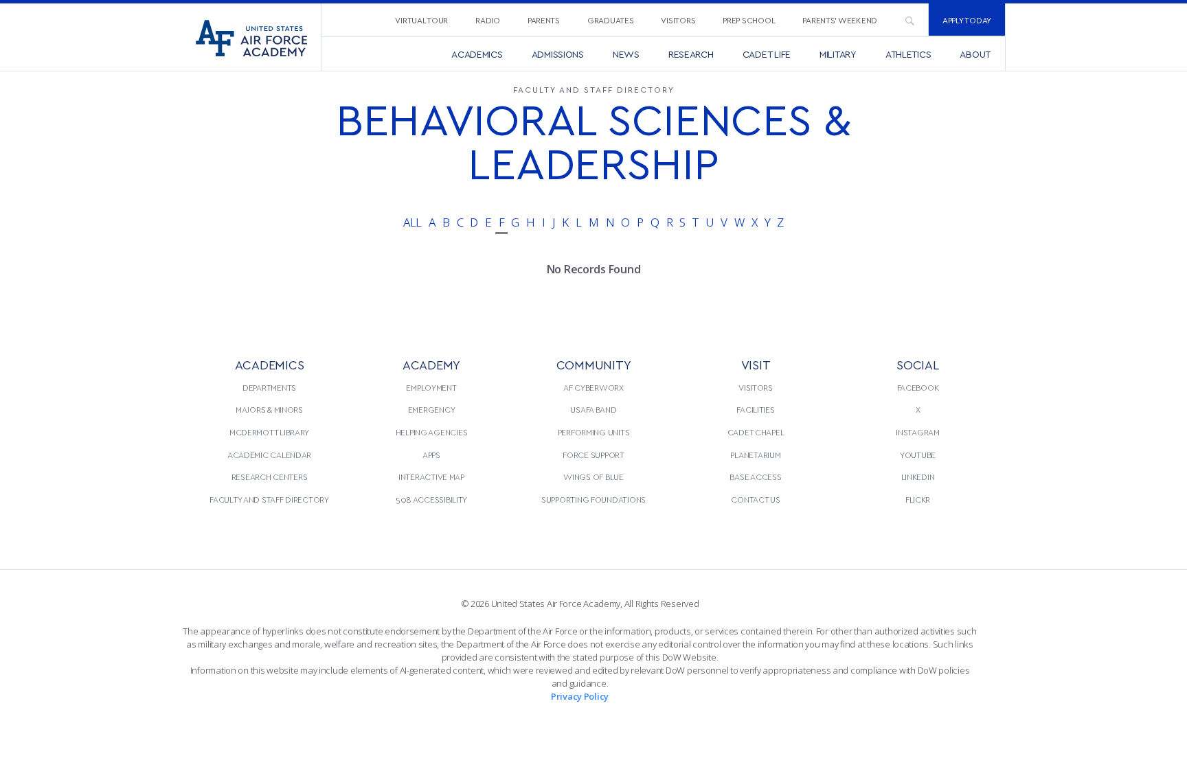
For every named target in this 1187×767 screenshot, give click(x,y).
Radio (487, 20)
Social (917, 364)
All (412, 222)
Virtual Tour (421, 20)
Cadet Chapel (755, 432)
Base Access (755, 476)
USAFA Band (593, 409)
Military (838, 54)
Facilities (755, 409)
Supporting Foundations (593, 499)
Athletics (908, 54)
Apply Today (966, 20)
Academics (477, 54)
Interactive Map (431, 476)
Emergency (431, 409)
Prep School (749, 20)
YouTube (918, 454)
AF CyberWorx (593, 387)
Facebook (918, 387)
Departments (269, 387)
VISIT (756, 364)
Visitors (678, 20)
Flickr (917, 499)
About (975, 54)
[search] (909, 19)
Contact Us (755, 499)
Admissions (558, 54)
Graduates (610, 20)
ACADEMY (431, 364)
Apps (431, 454)
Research (691, 54)
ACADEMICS (269, 364)
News (626, 54)
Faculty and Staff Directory (269, 499)
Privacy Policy (580, 696)
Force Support (593, 454)
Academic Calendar (269, 454)
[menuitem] (421, 19)
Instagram (918, 432)
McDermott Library (269, 432)
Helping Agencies (432, 432)
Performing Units (594, 432)
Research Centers (269, 476)
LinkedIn (918, 476)
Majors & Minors (269, 409)
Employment (431, 387)
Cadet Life (767, 54)
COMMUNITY (593, 364)
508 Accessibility (431, 499)
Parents (544, 20)
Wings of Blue (593, 476)
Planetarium (755, 454)
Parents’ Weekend (839, 20)
